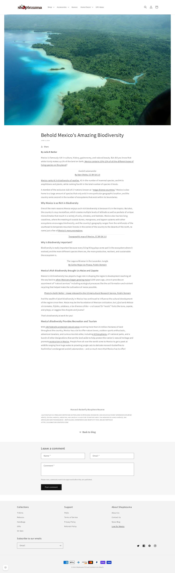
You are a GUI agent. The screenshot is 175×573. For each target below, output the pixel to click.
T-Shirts (20, 513)
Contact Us (116, 517)
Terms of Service (71, 517)
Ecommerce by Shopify (97, 567)
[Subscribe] (60, 546)
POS (85, 567)
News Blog (116, 522)
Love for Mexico (118, 526)
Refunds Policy (70, 526)
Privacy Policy (69, 522)
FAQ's (66, 513)
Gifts (19, 526)
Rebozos (20, 517)
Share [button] (46, 147)
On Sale (20, 531)
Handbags (21, 522)
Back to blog (89, 432)
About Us (115, 513)
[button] (50, 7)
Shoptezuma (80, 567)
